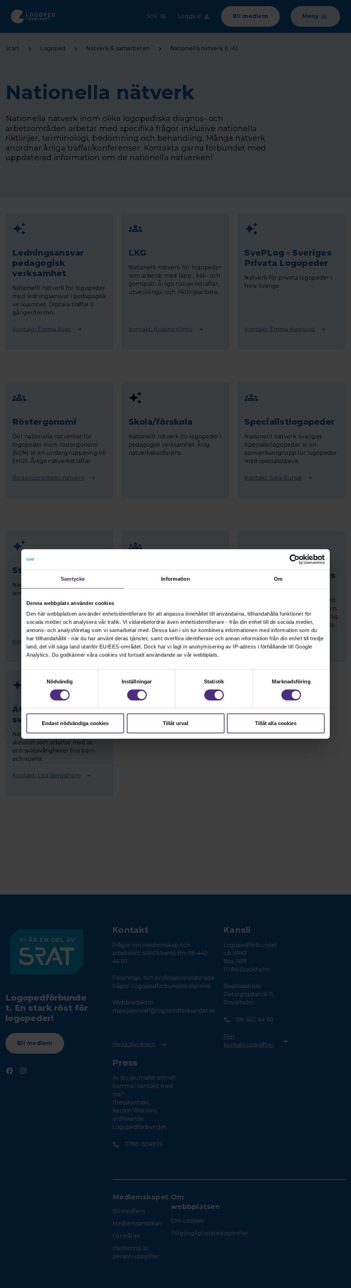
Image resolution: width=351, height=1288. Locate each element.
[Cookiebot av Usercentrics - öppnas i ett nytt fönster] (295, 559)
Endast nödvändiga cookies (75, 723)
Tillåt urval (175, 723)
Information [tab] (175, 579)
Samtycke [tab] (73, 579)
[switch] (137, 695)
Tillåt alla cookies (276, 723)
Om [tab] (278, 579)
